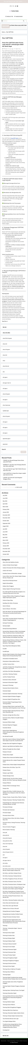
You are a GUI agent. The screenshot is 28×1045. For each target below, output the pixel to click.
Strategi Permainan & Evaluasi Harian (11, 917)
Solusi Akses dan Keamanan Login (10, 903)
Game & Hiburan (6, 606)
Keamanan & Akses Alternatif (9, 679)
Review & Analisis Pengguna (9, 827)
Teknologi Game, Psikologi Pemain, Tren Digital (13, 990)
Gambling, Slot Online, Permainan (10, 603)
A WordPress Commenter (9, 487)
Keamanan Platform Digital (9, 722)
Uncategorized (6, 1030)
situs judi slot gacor (7, 838)
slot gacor (5, 377)
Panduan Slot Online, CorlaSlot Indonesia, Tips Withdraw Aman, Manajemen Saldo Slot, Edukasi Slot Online (14, 793)
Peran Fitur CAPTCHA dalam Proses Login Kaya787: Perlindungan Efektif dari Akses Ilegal (12, 44)
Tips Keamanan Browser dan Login (10, 1018)
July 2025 (5, 529)
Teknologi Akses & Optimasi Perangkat (11, 969)
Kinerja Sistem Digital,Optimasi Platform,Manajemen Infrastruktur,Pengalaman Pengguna (13, 732)
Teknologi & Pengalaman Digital (10, 957)
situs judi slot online (7, 841)
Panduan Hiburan (6, 770)
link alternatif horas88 (8, 736)
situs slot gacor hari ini (8, 852)
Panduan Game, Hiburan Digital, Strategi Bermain (14, 764)
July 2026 (5, 495)
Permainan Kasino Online (8, 815)
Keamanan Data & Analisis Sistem (10, 688)
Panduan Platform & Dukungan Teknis (11, 785)
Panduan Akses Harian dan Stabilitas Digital (13, 757)
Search (4, 449)
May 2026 (5, 501)
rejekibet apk (6, 410)
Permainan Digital (7, 812)
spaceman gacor (6, 438)
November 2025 (6, 517)
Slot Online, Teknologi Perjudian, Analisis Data (13, 900)
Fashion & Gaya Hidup (8, 600)
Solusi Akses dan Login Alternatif (10, 905)
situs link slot (6, 366)
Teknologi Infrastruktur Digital (9, 993)
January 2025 (6, 545)
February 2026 (6, 509)
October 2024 (6, 554)
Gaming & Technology (8, 623)
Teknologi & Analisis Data (8, 935)
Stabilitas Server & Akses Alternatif (11, 908)
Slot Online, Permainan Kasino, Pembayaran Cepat (14, 884)
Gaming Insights (6, 625)
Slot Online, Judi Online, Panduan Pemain (12, 873)
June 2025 (5, 531)
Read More (4, 321)
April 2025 (5, 537)
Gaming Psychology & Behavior (10, 628)
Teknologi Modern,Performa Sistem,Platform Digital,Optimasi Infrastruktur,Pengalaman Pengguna (13, 997)
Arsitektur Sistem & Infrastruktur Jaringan (12, 573)
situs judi (5, 832)
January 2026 (6, 512)
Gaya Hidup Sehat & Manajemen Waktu (11, 645)
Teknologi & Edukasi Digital (9, 941)
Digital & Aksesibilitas (8, 583)
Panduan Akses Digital (8, 754)
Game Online (6, 616)
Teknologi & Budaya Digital (9, 938)
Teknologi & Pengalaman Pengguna (11, 960)
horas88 (4, 648)
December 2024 (6, 548)
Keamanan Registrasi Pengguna (10, 725)
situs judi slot (6, 835)
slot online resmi (6, 866)
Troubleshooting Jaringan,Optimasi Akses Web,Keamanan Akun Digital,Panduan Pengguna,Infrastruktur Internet (12, 1026)
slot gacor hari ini (7, 383)
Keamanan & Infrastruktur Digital (10, 682)
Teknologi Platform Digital (9, 1001)
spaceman (5, 444)
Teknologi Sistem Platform (9, 1004)
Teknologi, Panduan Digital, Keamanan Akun (13, 1015)
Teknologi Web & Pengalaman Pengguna (12, 1007)
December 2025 (6, 515)
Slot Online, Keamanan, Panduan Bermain (12, 876)
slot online (5, 863)
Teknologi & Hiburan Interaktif (9, 944)
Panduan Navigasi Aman (8, 775)
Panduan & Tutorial (7, 751)
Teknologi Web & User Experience (10, 1010)
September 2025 (6, 523)
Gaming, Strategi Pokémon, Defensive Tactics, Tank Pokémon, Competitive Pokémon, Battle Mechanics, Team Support (14, 641)
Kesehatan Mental (7, 727)
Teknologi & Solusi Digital (8, 966)
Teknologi (5, 925)
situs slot (5, 344)
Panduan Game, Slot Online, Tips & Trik (11, 767)
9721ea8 (5, 48)
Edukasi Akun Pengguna (8, 586)
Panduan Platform (7, 783)
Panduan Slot (6, 788)
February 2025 (6, 543)
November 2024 (6, 551)
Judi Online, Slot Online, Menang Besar (11, 671)
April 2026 (5, 503)
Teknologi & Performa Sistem (9, 963)
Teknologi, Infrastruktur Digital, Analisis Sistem (13, 1013)
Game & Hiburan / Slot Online (9, 608)
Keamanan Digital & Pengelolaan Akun (11, 699)
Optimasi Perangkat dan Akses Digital (11, 749)
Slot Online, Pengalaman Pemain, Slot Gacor (13, 878)
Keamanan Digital (7, 691)
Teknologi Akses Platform (9, 971)
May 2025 (5, 534)
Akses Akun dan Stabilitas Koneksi (11, 562)
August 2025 (5, 526)
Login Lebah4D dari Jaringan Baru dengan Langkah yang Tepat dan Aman (13, 1)
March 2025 (5, 540)
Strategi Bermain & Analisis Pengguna (11, 911)
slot (4, 371)
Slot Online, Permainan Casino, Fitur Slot (12, 881)
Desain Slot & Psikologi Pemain (10, 580)
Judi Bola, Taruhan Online (8, 664)
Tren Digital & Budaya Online (9, 1021)
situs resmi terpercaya (8, 843)
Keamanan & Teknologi (8, 685)
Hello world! (19, 487)
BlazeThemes (15, 1042)
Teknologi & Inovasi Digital (9, 946)
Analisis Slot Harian (7, 570)
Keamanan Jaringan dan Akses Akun (11, 715)
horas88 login (6, 651)
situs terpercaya (6, 405)
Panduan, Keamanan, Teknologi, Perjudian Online (14, 800)
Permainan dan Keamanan (9, 809)
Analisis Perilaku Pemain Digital (10, 565)
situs (4, 360)
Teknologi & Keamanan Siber (9, 952)
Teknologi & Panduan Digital (9, 955)
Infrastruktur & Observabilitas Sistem (11, 661)
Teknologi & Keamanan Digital (9, 949)
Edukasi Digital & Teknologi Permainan (11, 589)
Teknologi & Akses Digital (8, 932)
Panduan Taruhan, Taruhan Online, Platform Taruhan (14, 797)
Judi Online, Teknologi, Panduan (10, 674)
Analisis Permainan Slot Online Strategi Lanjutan (14, 567)
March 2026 (5, 506)
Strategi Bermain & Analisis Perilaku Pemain (13, 914)
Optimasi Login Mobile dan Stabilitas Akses (13, 746)
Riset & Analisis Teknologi (9, 829)
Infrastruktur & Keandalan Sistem (10, 658)
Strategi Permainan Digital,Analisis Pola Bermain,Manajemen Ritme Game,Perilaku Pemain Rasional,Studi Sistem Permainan (14, 921)
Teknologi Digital (6, 974)
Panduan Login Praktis (8, 773)
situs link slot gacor (7, 338)
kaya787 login (14, 138)
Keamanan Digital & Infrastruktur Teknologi (12, 693)
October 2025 (6, 520)
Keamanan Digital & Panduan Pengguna (11, 696)
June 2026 (5, 498)
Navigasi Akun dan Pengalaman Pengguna (12, 743)
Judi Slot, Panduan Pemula (9, 677)
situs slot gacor (6, 349)
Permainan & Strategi (7, 807)
